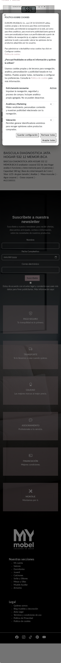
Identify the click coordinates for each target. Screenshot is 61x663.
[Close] (4, 15)
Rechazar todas (48, 135)
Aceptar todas (48, 140)
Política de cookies (12, 54)
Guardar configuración (27, 135)
